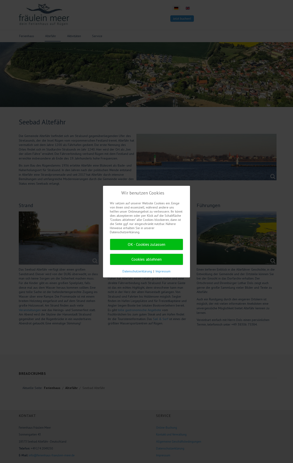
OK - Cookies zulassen (146, 244)
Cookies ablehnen (146, 259)
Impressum (163, 271)
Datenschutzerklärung (137, 271)
